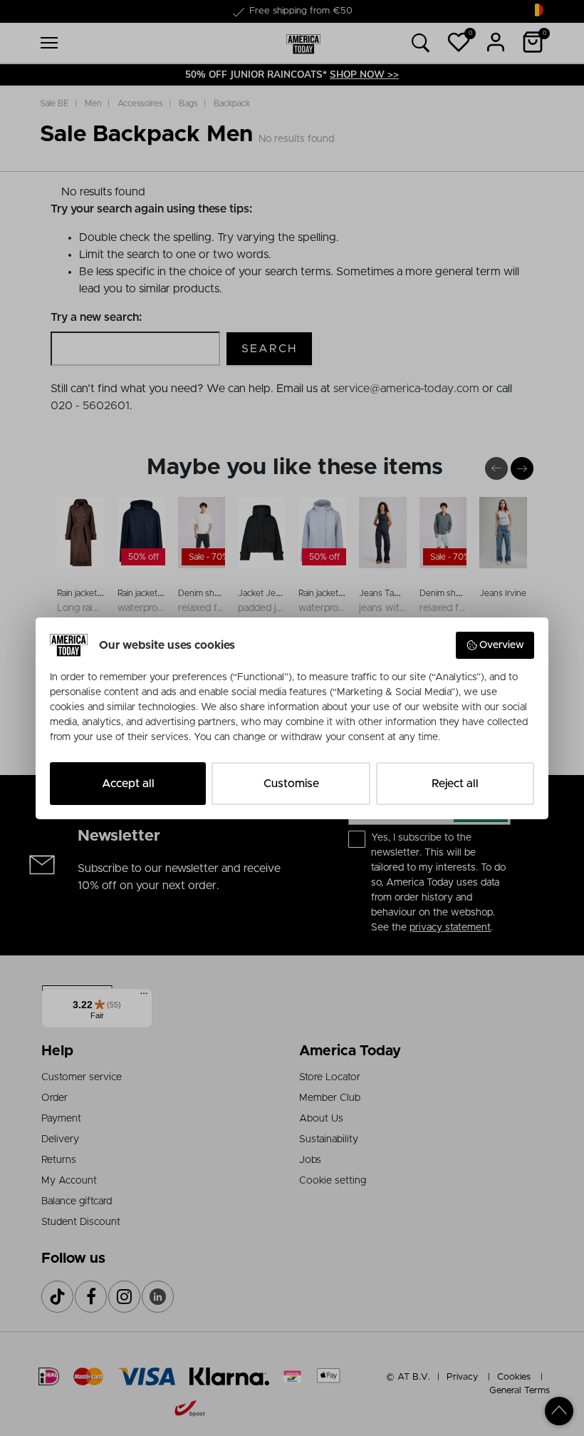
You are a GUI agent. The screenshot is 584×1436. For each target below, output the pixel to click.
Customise (291, 783)
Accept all (128, 783)
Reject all (455, 783)
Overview (501, 645)
